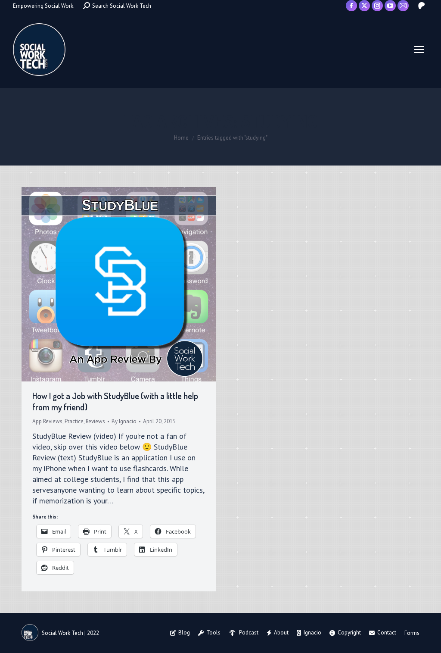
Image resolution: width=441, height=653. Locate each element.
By (124, 421)
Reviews (95, 421)
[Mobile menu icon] (419, 49)
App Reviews (47, 421)
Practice (74, 421)
